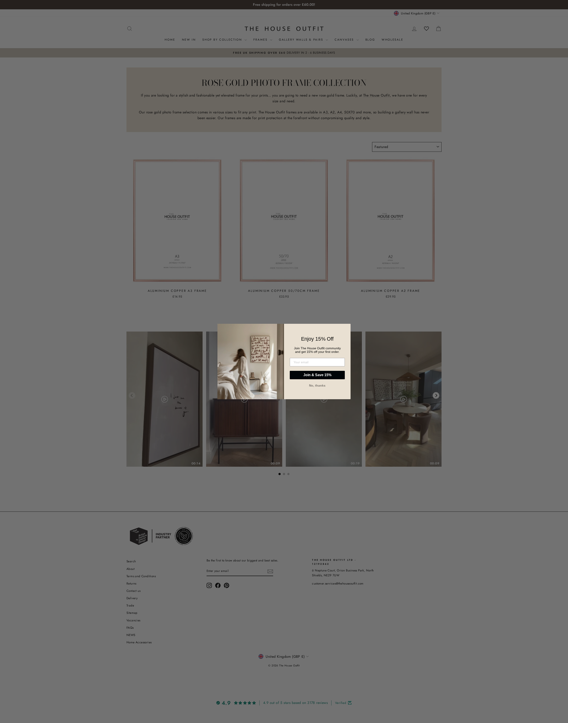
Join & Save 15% (317, 375)
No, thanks (317, 385)
